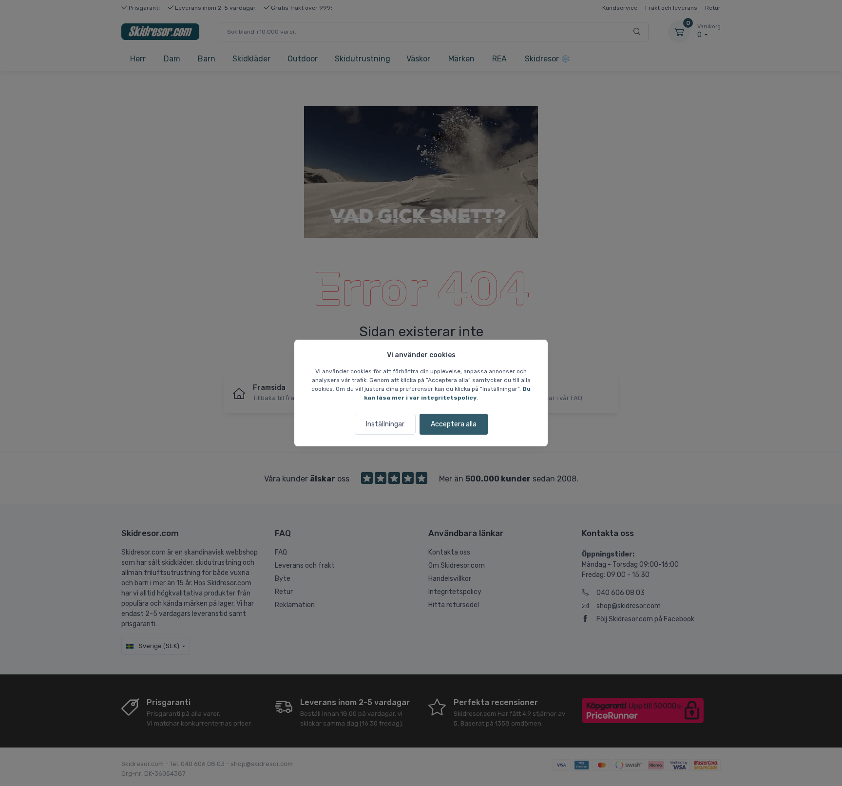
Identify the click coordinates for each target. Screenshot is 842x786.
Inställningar (385, 424)
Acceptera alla (454, 424)
